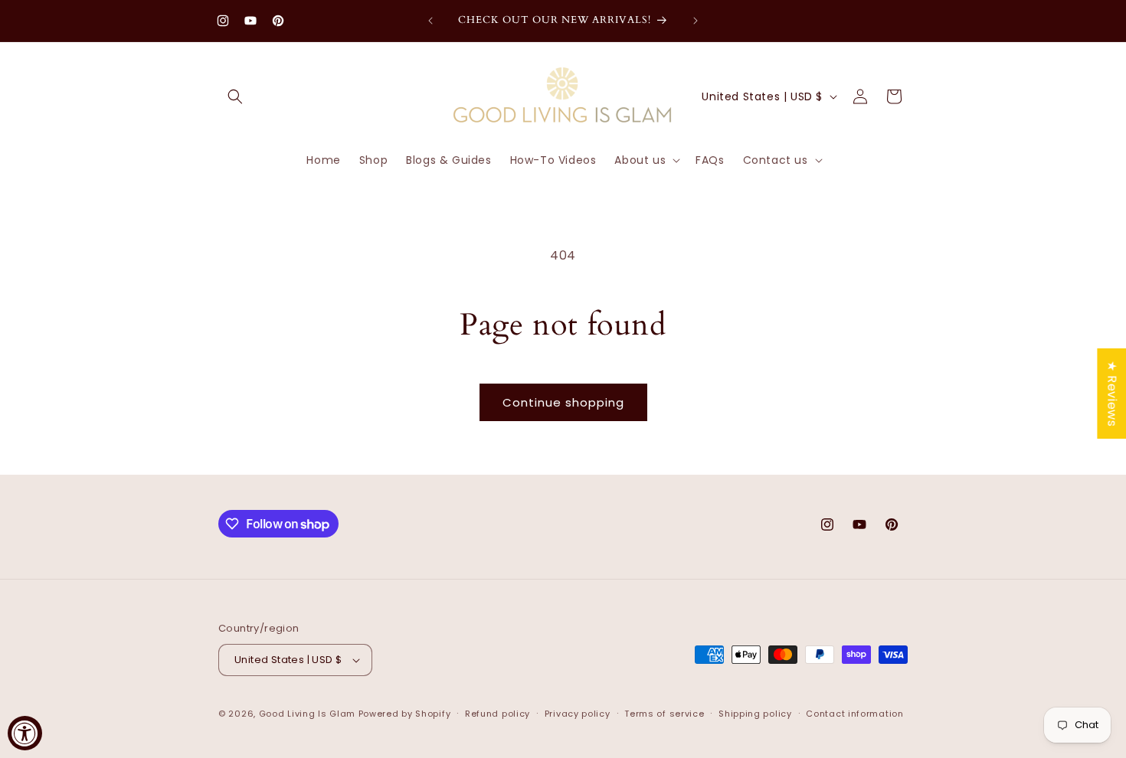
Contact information (854, 713)
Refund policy (497, 713)
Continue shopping (563, 402)
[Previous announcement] (430, 20)
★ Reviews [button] (1112, 393)
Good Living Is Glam (307, 713)
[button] (235, 96)
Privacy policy (577, 713)
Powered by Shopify (404, 713)
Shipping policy (755, 713)
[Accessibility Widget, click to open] (25, 733)
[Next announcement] (695, 20)
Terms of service (664, 713)
